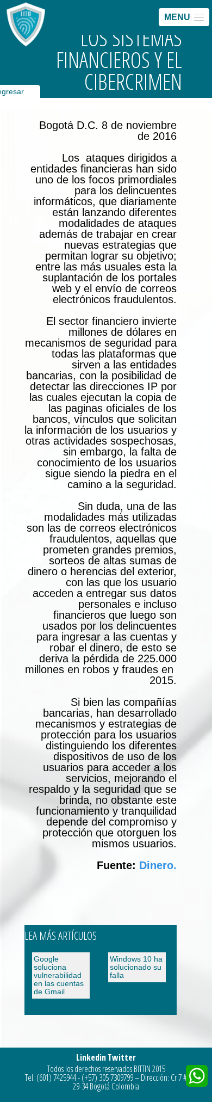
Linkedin (91, 1057)
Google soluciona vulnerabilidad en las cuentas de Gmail (59, 975)
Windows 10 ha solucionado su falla (136, 967)
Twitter (122, 1057)
